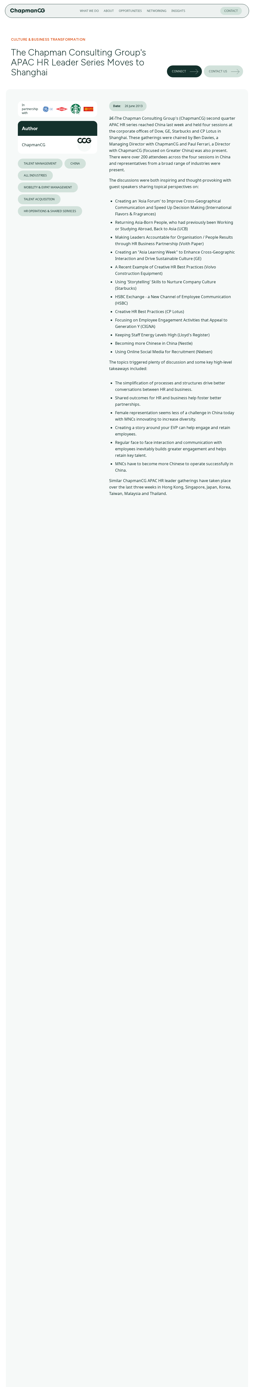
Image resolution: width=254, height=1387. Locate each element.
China (75, 163)
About (109, 11)
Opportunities (130, 11)
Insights (178, 11)
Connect (179, 71)
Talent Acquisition (39, 199)
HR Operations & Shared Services (50, 211)
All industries (35, 175)
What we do (89, 11)
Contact (231, 11)
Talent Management (40, 163)
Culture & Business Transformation (48, 39)
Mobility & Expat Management (48, 187)
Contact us (218, 71)
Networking (156, 11)
